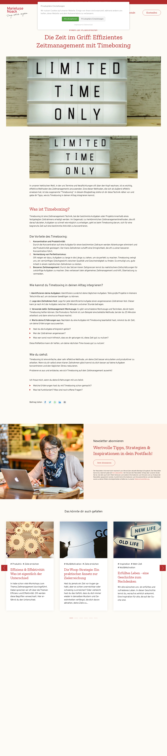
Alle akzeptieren (70, 19)
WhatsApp (55, 402)
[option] (30, 565)
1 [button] (74, 619)
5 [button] (94, 619)
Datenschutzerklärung (142, 479)
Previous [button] (4, 568)
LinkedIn (60, 402)
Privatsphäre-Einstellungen (92, 19)
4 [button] (89, 619)
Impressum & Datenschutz (83, 25)
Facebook (45, 402)
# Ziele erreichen (89, 30)
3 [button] (84, 619)
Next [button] (163, 568)
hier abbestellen (117, 473)
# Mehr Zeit (74, 30)
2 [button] (79, 619)
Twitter (50, 402)
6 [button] (99, 619)
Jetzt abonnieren (104, 463)
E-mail (65, 402)
